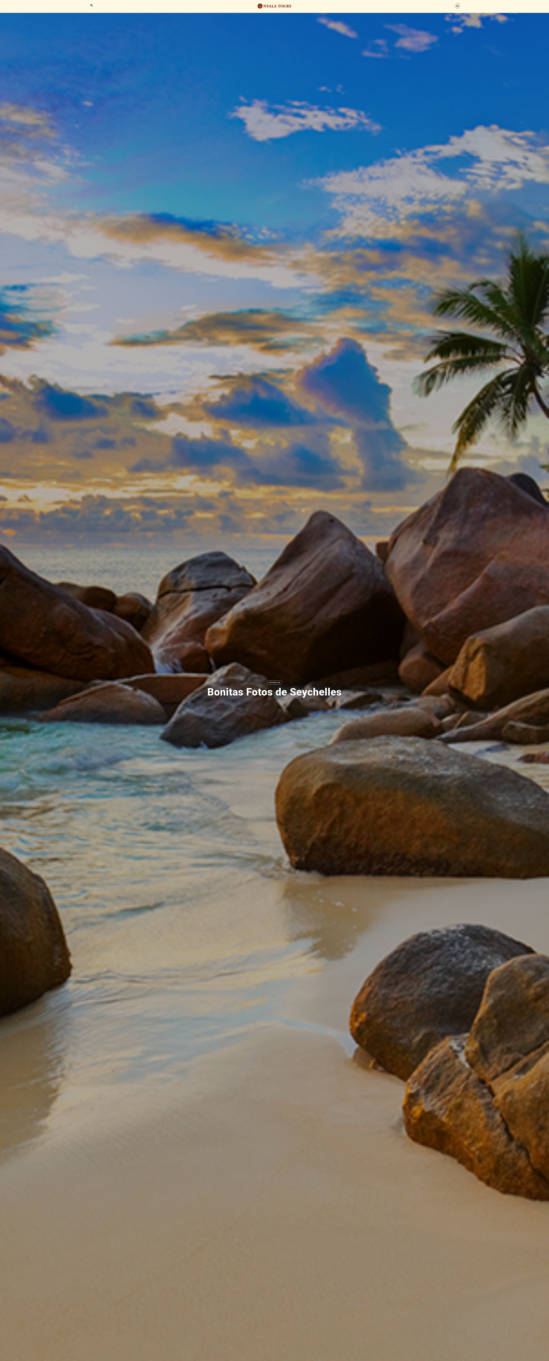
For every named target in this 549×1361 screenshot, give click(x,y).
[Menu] (457, 5)
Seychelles (274, 683)
